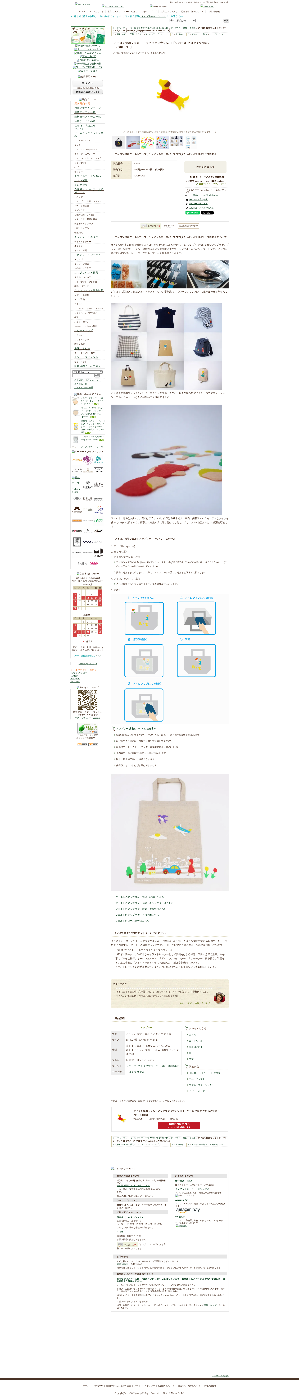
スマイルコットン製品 (87, 176)
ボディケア (79, 210)
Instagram (75, 678)
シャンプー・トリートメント (87, 201)
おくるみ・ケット (82, 339)
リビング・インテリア (87, 255)
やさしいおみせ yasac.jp (88, 718)
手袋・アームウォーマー (85, 154)
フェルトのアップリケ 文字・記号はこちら (139, 897)
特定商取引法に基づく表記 (118, 1385)
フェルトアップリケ (153, 34)
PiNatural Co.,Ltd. (176, 1393)
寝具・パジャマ (81, 286)
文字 (191, 1059)
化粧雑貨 (78, 232)
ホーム (86, 1385)
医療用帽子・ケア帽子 (87, 366)
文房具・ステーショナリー (202, 1085)
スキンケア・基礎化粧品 (85, 219)
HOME (82, 11)
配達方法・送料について (192, 11)
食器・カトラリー (82, 241)
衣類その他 (79, 344)
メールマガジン (131, 11)
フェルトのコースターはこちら (132, 920)
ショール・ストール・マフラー (88, 158)
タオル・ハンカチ (82, 277)
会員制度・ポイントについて (87, 380)
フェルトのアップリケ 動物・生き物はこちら (140, 909)
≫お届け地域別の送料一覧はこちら (133, 1185)
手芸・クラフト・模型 (84, 353)
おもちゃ (78, 335)
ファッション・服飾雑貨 (89, 290)
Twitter (74, 676)
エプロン (78, 246)
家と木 (192, 1035)
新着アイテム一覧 (85, 112)
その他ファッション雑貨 (85, 326)
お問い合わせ (213, 11)
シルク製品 (81, 185)
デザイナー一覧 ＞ (199, 34)
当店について (113, 11)
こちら (99, 656)
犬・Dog (179, 34)
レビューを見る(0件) (198, 199)
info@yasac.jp (123, 1264)
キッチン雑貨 (80, 250)
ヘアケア (78, 197)
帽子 (76, 317)
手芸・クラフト (136, 34)
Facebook (75, 681)
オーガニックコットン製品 (89, 134)
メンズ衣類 (79, 299)
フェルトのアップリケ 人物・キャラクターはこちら (144, 903)
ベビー (77, 167)
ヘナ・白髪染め (81, 206)
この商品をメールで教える (201, 208)
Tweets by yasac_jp (88, 663)
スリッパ (78, 259)
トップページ (118, 28)
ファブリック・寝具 (86, 272)
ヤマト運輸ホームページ (154, 16)
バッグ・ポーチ (81, 322)
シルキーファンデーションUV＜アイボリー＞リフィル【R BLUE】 (92, 401)
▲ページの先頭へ (220, 1375)
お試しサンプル (81, 228)
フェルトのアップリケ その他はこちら (137, 915)
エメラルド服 (196, 1041)
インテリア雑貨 (81, 264)
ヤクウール (79, 172)
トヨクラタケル (216, 34)
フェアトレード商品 (83, 387)
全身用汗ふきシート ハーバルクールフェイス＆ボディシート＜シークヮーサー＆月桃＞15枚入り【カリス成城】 (93, 426)
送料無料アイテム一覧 (87, 116)
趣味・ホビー (82, 348)
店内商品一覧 (82, 103)
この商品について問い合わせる (203, 195)
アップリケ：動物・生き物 (183, 28)
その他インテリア (82, 268)
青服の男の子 (196, 1047)
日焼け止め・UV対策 (84, 215)
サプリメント (80, 362)
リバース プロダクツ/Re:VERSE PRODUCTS (148, 28)
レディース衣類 (81, 295)
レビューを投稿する (198, 203)
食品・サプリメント (86, 357)
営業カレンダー (211, 1305)
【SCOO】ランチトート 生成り (204, 1073)
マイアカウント (96, 11)
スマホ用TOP (97, 1385)
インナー (78, 145)
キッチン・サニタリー (87, 237)
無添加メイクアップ (83, 223)
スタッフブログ (149, 11)
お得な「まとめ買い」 (87, 121)
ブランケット (80, 163)
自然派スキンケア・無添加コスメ (89, 191)
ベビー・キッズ (83, 330)
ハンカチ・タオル (82, 140)
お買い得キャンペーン (87, 108)
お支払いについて (168, 11)
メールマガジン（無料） (83, 670)
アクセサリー (80, 304)
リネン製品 (81, 180)
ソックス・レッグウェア (85, 149)
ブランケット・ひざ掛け (85, 281)
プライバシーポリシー (144, 1385)
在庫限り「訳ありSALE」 (85, 127)
